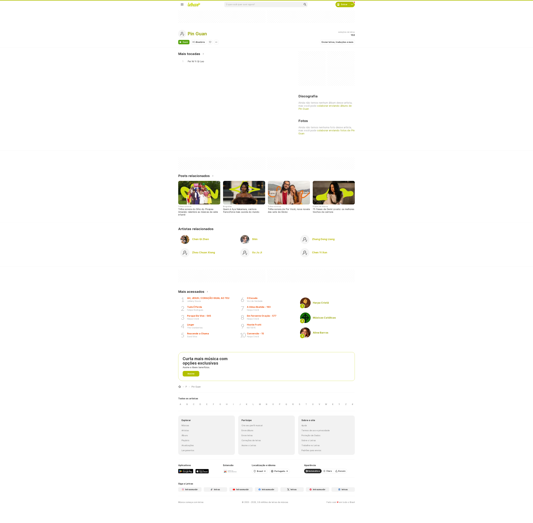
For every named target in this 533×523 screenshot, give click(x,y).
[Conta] (352, 4)
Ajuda (304, 425)
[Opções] (216, 42)
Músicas (185, 425)
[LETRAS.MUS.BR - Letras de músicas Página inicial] (194, 4)
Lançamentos (188, 450)
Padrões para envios (311, 450)
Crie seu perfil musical (252, 425)
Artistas (185, 430)
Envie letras (247, 435)
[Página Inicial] (179, 386)
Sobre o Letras (308, 440)
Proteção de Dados (310, 435)
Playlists (185, 440)
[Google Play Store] (185, 471)
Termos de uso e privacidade (315, 430)
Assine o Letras (249, 445)
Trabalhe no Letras (310, 445)
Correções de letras (251, 440)
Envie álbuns (247, 430)
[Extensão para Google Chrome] (230, 471)
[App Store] (202, 471)
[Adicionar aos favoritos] (210, 42)
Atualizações (188, 445)
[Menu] (182, 4)
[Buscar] (305, 4)
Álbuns (185, 435)
